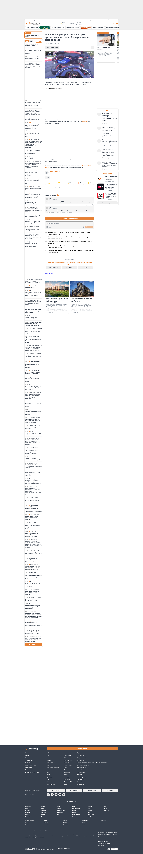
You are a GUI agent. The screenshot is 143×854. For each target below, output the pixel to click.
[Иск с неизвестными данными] (106, 40)
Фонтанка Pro (80, 755)
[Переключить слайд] (118, 40)
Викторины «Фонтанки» (53, 767)
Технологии (67, 772)
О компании (28, 767)
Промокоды (107, 173)
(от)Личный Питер (39, 20)
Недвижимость (51, 784)
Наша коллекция (81, 767)
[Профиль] (116, 23)
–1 (92, 215)
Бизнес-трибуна (51, 762)
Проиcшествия (68, 765)
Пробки (71, 23)
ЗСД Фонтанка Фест (94, 20)
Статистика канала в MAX (32, 772)
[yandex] (63, 794)
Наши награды (101, 845)
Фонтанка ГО (49, 20)
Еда (48, 779)
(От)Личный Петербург (83, 765)
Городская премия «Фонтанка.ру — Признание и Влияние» (92, 762)
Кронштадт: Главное (82, 777)
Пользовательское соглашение (104, 830)
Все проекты (80, 784)
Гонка (47, 177)
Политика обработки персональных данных (107, 832)
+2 (87, 215)
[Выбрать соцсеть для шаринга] (92, 47)
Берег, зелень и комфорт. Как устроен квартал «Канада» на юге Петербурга (57, 300)
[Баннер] (44, 27)
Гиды (48, 772)
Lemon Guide (84, 20)
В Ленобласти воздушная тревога (32, 36)
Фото (65, 784)
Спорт (65, 767)
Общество (66, 758)
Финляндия (67, 779)
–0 (92, 204)
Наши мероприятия (30, 765)
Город (48, 774)
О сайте (27, 755)
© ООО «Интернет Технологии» (62, 848)
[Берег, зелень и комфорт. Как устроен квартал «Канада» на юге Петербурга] (57, 289)
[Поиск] (109, 23)
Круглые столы (81, 779)
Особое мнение (68, 760)
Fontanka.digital (81, 772)
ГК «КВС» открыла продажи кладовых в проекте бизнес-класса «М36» (81, 300)
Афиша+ (49, 758)
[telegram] (52, 794)
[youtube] (59, 794)
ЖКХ (48, 782)
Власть (48, 770)
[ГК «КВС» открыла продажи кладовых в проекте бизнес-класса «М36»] (82, 289)
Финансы (66, 777)
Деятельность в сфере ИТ (103, 841)
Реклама (27, 762)
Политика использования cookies (105, 836)
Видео (48, 765)
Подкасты (66, 762)
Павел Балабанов (55, 171)
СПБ (31, 41)
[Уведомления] (113, 23)
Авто (48, 755)
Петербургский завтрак (107, 20)
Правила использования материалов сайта (107, 834)
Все (27, 41)
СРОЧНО (28, 33)
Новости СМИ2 (49, 273)
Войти (50, 227)
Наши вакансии (29, 770)
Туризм (66, 774)
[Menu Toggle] (26, 23)
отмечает (85, 121)
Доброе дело (50, 777)
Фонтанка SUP (29, 20)
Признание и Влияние (73, 20)
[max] (48, 794)
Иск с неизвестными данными (103, 48)
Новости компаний (53, 278)
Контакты (28, 758)
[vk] (56, 794)
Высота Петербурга (82, 782)
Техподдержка (29, 760)
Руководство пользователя (104, 843)
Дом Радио (80, 774)
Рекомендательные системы (104, 839)
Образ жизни (67, 755)
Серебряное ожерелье (60, 20)
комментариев (53, 47)
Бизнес (49, 760)
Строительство (68, 770)
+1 (87, 204)
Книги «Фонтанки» (82, 770)
